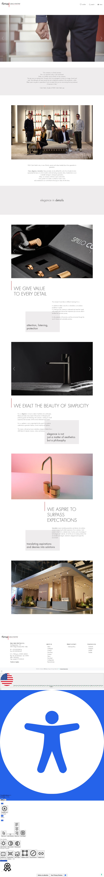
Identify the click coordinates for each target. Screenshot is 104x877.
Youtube (90, 652)
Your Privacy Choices (56, 875)
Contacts (49, 650)
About (48, 646)
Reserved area (50, 662)
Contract (49, 654)
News (48, 656)
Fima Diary (50, 652)
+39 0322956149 (17, 651)
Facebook (91, 646)
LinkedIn (90, 650)
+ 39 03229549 (16, 649)
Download (49, 658)
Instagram (91, 648)
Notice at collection (43, 875)
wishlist (84, 4)
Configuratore (50, 660)
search (92, 4)
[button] (101, 38)
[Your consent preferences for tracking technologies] (101, 874)
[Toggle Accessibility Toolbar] (1, 671)
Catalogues (50, 648)
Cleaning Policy (71, 646)
